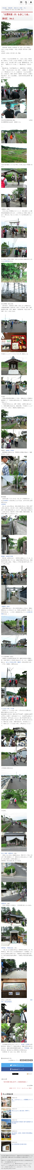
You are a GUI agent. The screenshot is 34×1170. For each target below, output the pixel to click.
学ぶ (25, 8)
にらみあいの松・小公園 (7, 708)
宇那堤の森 (10, 948)
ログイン (31, 3)
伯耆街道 (10, 853)
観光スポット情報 (18, 8)
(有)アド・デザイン (23, 1166)
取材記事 (10, 8)
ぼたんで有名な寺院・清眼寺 (13, 662)
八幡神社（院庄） (5, 606)
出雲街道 (27, 1060)
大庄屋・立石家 (25, 1044)
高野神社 (3, 948)
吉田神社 (3, 504)
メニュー (21, 3)
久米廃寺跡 (6, 261)
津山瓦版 (5, 2)
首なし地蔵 (4, 853)
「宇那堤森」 (26, 1048)
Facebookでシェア (17, 1069)
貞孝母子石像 (9, 556)
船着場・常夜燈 (10, 450)
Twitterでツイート (18, 1065)
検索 (26, 3)
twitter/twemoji (19, 1163)
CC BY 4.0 (16, 1165)
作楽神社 (6, 500)
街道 (31, 1060)
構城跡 (3, 556)
